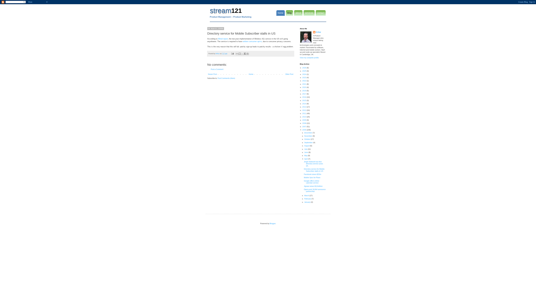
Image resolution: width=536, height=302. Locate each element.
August (307, 146)
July (306, 149)
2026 (304, 68)
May (306, 156)
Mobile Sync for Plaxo (312, 178)
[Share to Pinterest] (247, 53)
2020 (304, 87)
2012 (304, 110)
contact (320, 13)
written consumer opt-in (252, 41)
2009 (304, 120)
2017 (304, 94)
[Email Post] (232, 53)
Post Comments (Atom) (226, 78)
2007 (304, 127)
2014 (304, 104)
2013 (304, 107)
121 (236, 10)
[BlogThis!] (239, 53)
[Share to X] (242, 53)
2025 (304, 71)
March (306, 196)
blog (289, 13)
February (308, 199)
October (307, 139)
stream (220, 10)
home (280, 13)
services (309, 13)
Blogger (273, 224)
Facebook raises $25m (312, 174)
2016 (304, 97)
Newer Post (212, 74)
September (308, 143)
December (308, 133)
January (307, 202)
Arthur (318, 32)
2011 (304, 114)
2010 (304, 117)
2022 (304, 81)
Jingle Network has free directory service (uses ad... (313, 164)
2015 (304, 101)
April (306, 159)
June (306, 152)
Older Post (289, 74)
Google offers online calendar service (311, 182)
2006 (304, 130)
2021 (304, 84)
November (308, 136)
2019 (304, 91)
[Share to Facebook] (245, 53)
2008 (304, 123)
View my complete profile (309, 58)
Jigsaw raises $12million (313, 186)
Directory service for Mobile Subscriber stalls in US (314, 170)
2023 (304, 78)
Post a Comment (217, 69)
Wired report (223, 39)
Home (251, 74)
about (298, 13)
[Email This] (237, 53)
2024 (304, 74)
